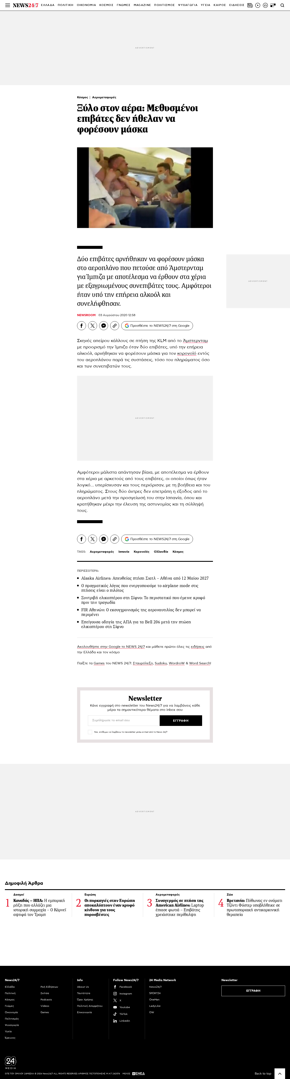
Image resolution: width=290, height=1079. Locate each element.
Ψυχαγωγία (12, 1025)
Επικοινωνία (84, 1012)
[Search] (282, 5)
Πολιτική (10, 993)
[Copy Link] (114, 325)
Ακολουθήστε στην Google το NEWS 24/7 (111, 646)
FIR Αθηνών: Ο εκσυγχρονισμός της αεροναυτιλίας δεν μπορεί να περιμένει (141, 612)
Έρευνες (10, 1038)
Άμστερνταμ (195, 341)
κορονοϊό (186, 353)
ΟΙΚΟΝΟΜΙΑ (86, 5)
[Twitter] (92, 325)
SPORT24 (154, 993)
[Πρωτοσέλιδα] (250, 5)
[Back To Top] (280, 1073)
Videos (45, 1006)
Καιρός (220, 5)
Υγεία (8, 1031)
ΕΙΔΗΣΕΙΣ (237, 5)
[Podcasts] (265, 5)
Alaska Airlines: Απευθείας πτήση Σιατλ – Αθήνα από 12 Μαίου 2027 (145, 578)
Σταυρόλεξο (143, 663)
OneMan (154, 999)
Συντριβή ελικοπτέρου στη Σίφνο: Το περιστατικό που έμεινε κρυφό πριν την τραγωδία (143, 600)
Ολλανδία (161, 551)
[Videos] (257, 5)
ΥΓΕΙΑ (206, 5)
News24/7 (155, 987)
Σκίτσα (45, 993)
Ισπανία (123, 551)
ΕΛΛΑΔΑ (48, 5)
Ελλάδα (10, 987)
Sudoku (161, 663)
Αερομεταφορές (104, 97)
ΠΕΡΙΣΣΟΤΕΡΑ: (88, 570)
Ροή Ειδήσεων (49, 987)
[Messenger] (103, 325)
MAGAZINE (142, 5)
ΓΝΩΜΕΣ (124, 5)
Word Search (199, 663)
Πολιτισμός (12, 1018)
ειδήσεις (197, 646)
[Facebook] (81, 325)
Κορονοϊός (141, 551)
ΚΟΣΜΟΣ (106, 5)
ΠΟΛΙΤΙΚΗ (65, 5)
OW (151, 1012)
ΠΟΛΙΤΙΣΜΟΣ (164, 5)
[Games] (273, 5)
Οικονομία (11, 1012)
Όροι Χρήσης (85, 999)
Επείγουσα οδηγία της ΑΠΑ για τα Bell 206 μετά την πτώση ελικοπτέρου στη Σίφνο (136, 624)
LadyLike (154, 1006)
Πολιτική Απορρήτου (90, 1006)
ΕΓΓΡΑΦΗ (253, 990)
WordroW (177, 663)
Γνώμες (9, 1006)
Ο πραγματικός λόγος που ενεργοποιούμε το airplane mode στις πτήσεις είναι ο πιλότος (139, 588)
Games (99, 663)
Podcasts (46, 999)
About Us (83, 987)
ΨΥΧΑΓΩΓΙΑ (188, 5)
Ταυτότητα (83, 993)
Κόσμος (83, 97)
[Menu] (7, 5)
